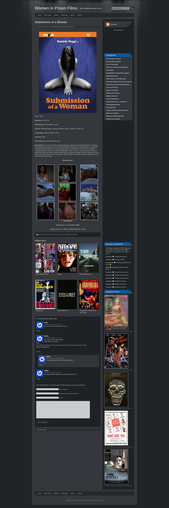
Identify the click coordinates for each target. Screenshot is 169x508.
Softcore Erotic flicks (113, 93)
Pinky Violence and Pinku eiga (116, 79)
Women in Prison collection (115, 116)
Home (39, 15)
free (46, 234)
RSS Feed (113, 24)
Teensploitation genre (113, 104)
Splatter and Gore (112, 96)
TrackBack (41, 429)
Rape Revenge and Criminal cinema (63, 26)
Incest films (110, 70)
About (72, 15)
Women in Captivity (112, 113)
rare (53, 234)
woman (74, 234)
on (56, 324)
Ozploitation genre (112, 76)
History (56, 15)
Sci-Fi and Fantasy (112, 87)
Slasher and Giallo (112, 90)
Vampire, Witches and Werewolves (117, 110)
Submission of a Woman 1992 (67, 225)
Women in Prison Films (56, 8)
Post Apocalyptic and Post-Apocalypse (119, 81)
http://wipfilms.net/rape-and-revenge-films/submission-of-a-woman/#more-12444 (61, 345)
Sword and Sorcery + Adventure (116, 102)
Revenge (58, 234)
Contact (79, 15)
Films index (47, 15)
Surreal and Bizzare (112, 99)
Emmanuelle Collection (113, 61)
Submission (68, 234)
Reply (38, 331)
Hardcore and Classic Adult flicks (117, 67)
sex (63, 234)
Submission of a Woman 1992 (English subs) (67, 229)
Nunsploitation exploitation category (118, 73)
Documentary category (113, 59)
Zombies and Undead (113, 119)
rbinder (46, 370)
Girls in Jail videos (112, 64)
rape (49, 234)
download (41, 234)
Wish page (64, 15)
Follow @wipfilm (118, 30)
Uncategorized (111, 107)
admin (48, 356)
